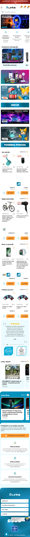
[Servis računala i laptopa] (15, 134)
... (15, 337)
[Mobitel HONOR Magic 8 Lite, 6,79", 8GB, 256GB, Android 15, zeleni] (8, 266)
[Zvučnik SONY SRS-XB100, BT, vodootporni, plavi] (8, 174)
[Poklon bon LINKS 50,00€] (8, 305)
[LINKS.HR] (6, 534)
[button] (7, 344)
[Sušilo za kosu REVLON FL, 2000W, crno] (23, 220)
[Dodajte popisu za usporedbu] (4, 192)
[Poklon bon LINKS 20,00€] (23, 305)
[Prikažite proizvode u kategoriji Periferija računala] (12, 58)
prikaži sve (23, 151)
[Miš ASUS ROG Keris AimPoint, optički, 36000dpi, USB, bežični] (23, 174)
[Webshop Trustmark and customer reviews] (15, 529)
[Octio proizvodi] (15, 77)
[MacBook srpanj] (15, 22)
